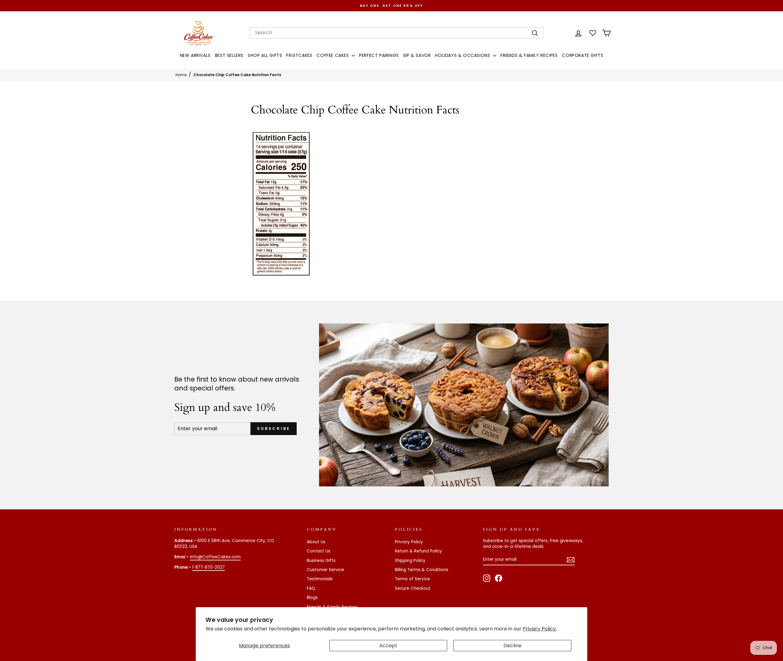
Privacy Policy (409, 542)
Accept (388, 645)
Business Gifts (321, 560)
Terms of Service (412, 579)
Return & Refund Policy (418, 551)
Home (181, 74)
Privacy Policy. (540, 628)
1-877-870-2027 (208, 567)
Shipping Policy (410, 560)
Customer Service (325, 570)
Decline (512, 645)
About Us (316, 542)
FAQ (311, 588)
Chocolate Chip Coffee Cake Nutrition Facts (237, 74)
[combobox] (397, 32)
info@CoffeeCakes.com (215, 557)
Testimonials (320, 579)
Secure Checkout (413, 588)
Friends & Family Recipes (332, 607)
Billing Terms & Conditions (421, 570)
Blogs (312, 597)
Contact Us (318, 551)
